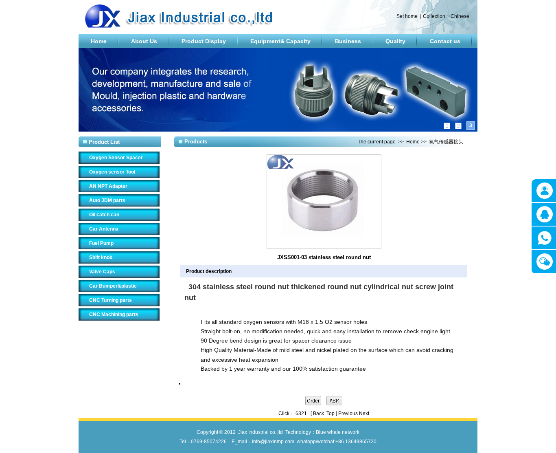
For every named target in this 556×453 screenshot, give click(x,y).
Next (364, 413)
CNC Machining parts (113, 314)
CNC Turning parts (110, 300)
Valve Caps (102, 272)
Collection (434, 16)
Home (99, 41)
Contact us (445, 41)
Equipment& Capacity (280, 41)
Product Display (204, 41)
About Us (144, 41)
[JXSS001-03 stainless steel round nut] (324, 247)
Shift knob (100, 257)
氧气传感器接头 (446, 142)
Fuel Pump (101, 243)
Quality (395, 41)
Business (348, 41)
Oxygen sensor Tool (112, 172)
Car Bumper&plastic (113, 286)
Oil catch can (104, 215)
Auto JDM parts (107, 200)
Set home (407, 16)
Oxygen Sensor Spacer (116, 158)
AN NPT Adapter (108, 186)
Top (330, 413)
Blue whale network (337, 432)
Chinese (460, 16)
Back (318, 413)
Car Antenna (103, 229)
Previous (348, 413)
